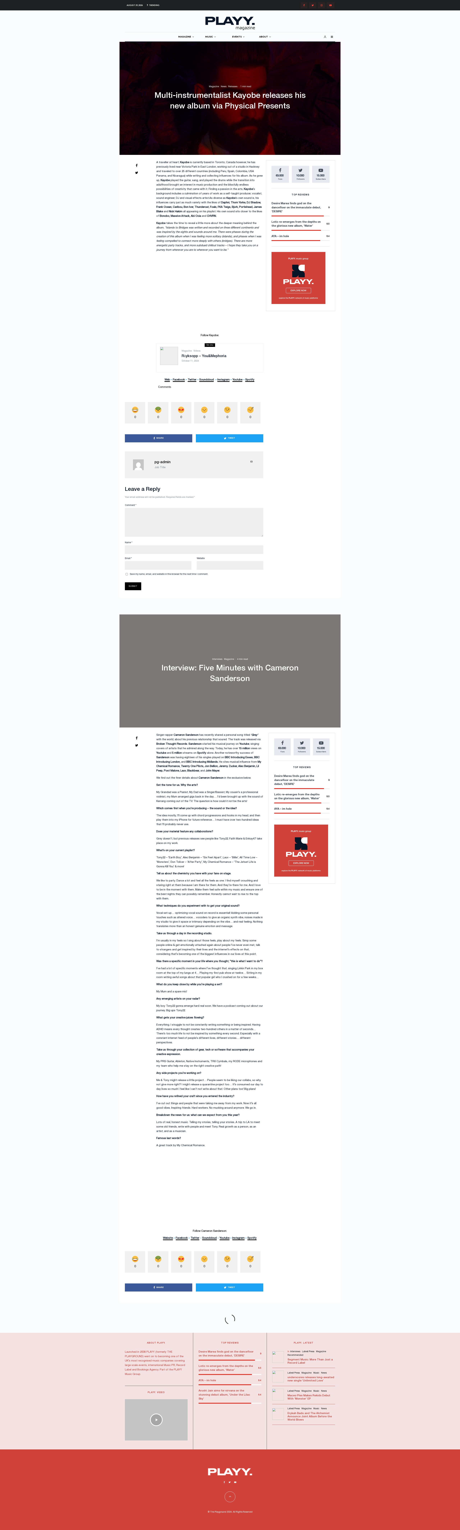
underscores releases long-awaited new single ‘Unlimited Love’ (311, 1379)
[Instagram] (321, 5)
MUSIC (209, 37)
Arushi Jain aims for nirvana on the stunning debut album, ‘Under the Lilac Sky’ (224, 1394)
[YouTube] (330, 5)
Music (316, 1373)
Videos (197, 351)
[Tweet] (136, 172)
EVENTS (237, 37)
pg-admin (163, 462)
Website (201, 558)
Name (128, 543)
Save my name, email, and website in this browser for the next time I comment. (169, 574)
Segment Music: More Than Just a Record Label (310, 1361)
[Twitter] (312, 5)
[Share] (136, 165)
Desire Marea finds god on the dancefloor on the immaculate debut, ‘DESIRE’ (296, 207)
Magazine (214, 87)
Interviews (217, 659)
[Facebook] (304, 5)
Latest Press (308, 1352)
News (223, 87)
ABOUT (263, 37)
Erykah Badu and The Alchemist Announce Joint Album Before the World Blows (310, 1416)
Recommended (295, 1355)
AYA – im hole (280, 236)
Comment (130, 505)
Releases (232, 87)
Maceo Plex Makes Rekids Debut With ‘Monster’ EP (309, 1397)
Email (128, 558)
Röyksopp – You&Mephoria (204, 356)
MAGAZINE (184, 37)
